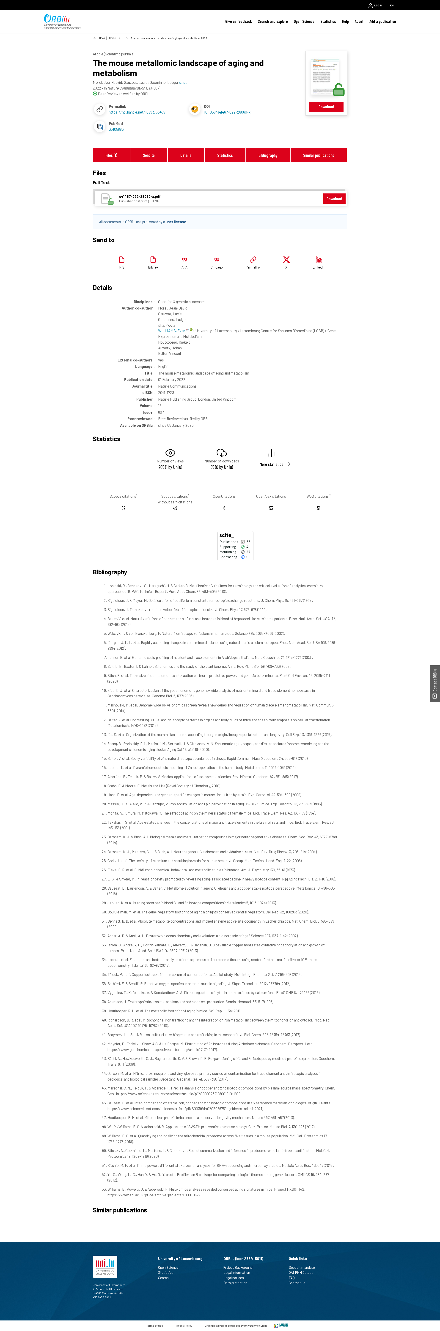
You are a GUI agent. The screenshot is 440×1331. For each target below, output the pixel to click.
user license (176, 221)
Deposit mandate (302, 1267)
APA (184, 267)
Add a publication (382, 21)
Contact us (297, 1283)
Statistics (328, 21)
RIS (121, 267)
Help (345, 21)
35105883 (116, 129)
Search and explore (273, 21)
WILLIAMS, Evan (172, 330)
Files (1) (111, 155)
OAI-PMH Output (301, 1272)
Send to (149, 155)
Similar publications (318, 155)
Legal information (236, 1272)
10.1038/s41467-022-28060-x (227, 112)
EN (391, 5)
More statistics (271, 464)
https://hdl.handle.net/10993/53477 (137, 112)
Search (163, 1278)
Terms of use (154, 1325)
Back (102, 37)
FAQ (292, 1278)
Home (112, 37)
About (359, 21)
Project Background (238, 1267)
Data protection (235, 1283)
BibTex (153, 267)
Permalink (253, 267)
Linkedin (319, 267)
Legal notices (233, 1278)
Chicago (217, 267)
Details (185, 155)
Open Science (304, 21)
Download (326, 106)
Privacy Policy (183, 1325)
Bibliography (267, 155)
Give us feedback (238, 21)
